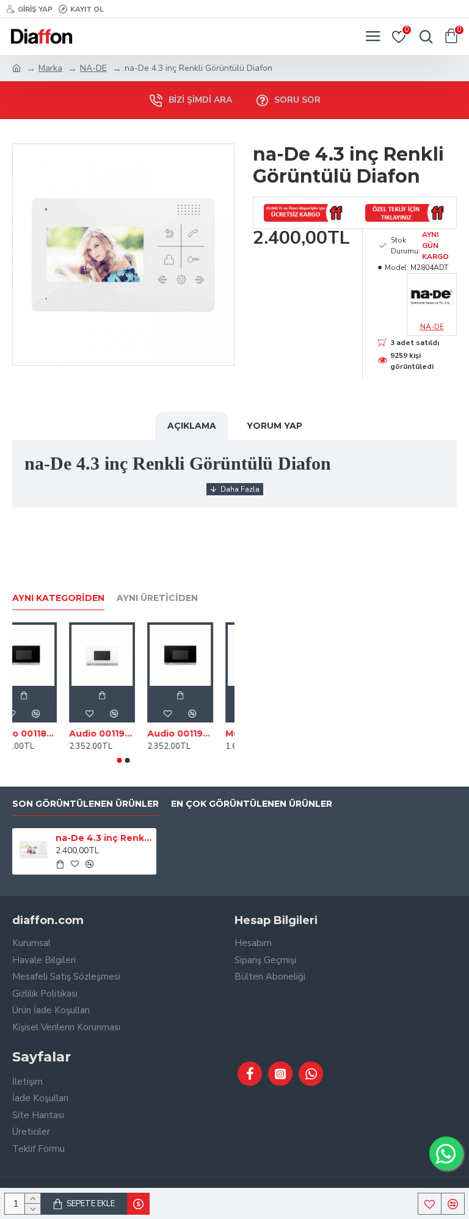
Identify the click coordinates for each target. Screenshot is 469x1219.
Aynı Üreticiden (157, 598)
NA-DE (93, 68)
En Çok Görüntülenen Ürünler (251, 804)
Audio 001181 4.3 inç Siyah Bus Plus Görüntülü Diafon (111, 733)
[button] (119, 760)
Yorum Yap (274, 425)
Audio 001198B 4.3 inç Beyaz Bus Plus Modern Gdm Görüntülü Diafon (189, 733)
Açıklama (191, 425)
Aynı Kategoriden (58, 598)
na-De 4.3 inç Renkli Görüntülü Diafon (104, 837)
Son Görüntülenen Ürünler (85, 804)
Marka (50, 68)
